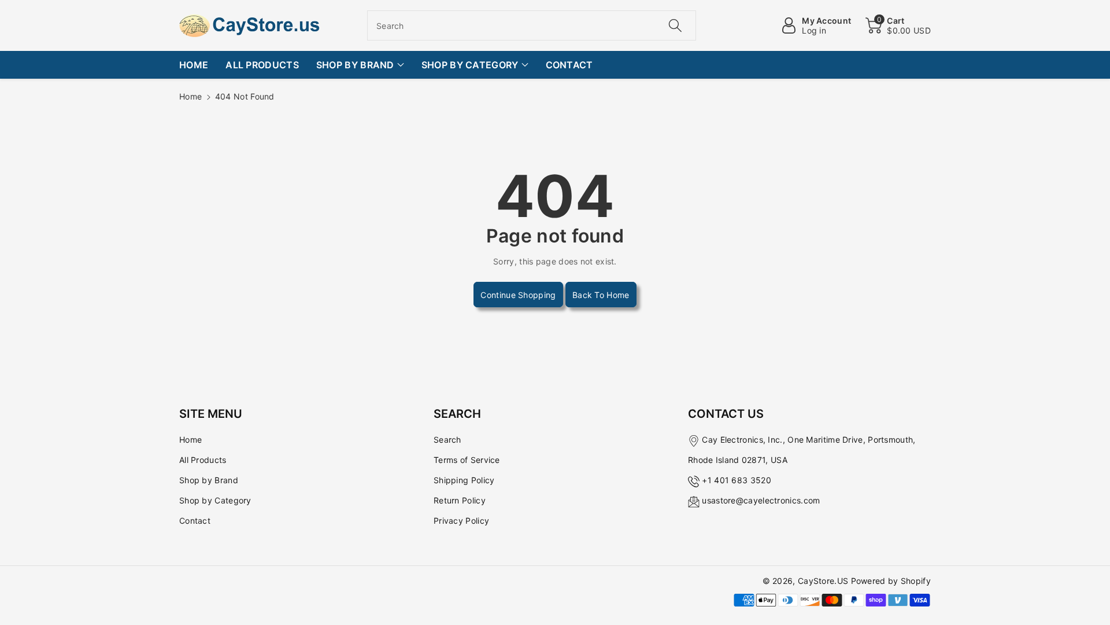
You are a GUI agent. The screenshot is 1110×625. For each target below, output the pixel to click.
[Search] (674, 25)
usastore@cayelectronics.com (761, 500)
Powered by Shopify (891, 581)
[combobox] (531, 25)
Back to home (601, 295)
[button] (898, 25)
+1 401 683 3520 (736, 480)
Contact (194, 520)
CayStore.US (823, 581)
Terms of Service (467, 460)
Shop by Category (215, 500)
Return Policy (460, 500)
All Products (203, 460)
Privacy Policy (461, 520)
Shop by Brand (208, 480)
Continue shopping (518, 295)
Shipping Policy (464, 480)
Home (190, 96)
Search (447, 439)
